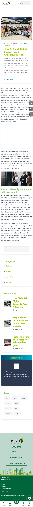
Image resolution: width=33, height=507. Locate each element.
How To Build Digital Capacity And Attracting (20, 303)
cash (15, 398)
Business (9, 266)
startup (8, 413)
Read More (9, 79)
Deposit (23, 505)
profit (7, 408)
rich (16, 408)
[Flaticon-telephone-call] (20, 447)
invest (7, 403)
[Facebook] (13, 447)
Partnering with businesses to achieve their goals (21, 341)
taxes (17, 413)
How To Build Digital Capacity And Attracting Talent (15, 51)
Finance (8, 271)
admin (7, 43)
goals (23, 398)
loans (16, 403)
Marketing (9, 277)
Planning (9, 282)
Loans (9, 505)
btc (7, 398)
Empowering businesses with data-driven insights (21, 322)
